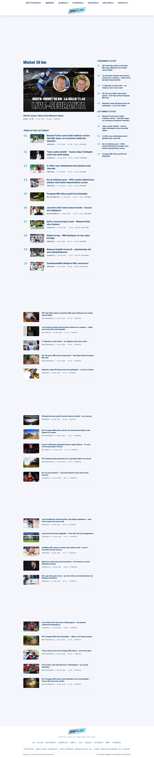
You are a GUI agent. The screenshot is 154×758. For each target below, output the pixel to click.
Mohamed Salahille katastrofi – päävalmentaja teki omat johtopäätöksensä (69, 250)
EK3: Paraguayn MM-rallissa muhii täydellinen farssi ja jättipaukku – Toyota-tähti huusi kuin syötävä (66, 680)
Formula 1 (73, 742)
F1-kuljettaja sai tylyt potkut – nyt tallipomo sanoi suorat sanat (64, 341)
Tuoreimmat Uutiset (106, 61)
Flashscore (126, 749)
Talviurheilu (93, 3)
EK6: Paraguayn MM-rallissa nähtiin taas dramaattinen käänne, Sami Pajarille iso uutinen (66, 431)
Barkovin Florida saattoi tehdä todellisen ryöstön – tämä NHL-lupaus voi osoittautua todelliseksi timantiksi (69, 138)
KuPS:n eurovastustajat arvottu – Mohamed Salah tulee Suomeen (68, 223)
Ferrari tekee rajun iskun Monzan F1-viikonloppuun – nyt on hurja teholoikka (65, 666)
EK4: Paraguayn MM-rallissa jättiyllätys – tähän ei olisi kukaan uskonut (67, 637)
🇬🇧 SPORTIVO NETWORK (114, 754)
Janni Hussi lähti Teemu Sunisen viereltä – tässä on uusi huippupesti (69, 209)
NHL (34, 742)
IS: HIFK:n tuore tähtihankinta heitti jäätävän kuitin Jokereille (69, 167)
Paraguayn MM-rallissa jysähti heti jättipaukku (67, 193)
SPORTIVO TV (123, 3)
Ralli (81, 742)
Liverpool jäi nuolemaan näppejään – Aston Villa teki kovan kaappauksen (67, 533)
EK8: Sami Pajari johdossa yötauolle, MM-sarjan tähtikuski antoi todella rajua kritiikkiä (67, 314)
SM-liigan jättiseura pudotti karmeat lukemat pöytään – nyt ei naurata (67, 416)
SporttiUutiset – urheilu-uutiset (35, 749)
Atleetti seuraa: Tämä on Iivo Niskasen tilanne (43, 115)
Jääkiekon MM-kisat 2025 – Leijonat (87, 749)
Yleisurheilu (77, 3)
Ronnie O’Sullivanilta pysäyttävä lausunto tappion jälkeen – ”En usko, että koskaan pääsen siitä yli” (66, 446)
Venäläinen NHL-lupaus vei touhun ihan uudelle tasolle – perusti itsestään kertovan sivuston (64, 549)
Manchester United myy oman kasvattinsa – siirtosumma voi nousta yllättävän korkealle (66, 563)
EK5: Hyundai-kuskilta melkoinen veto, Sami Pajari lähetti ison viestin (66, 459)
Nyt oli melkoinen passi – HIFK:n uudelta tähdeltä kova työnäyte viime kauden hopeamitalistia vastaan (70, 181)
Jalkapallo (63, 3)
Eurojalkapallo (50, 742)
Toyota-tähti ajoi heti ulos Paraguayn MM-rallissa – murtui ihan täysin (66, 651)
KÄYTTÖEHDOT (126, 754)
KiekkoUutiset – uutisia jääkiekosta (61, 749)
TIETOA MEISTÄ (100, 754)
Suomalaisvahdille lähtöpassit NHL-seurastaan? (68, 263)
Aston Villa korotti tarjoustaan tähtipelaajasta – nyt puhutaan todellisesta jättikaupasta (64, 623)
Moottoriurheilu (33, 3)
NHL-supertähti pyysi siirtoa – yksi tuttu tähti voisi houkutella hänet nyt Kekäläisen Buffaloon (67, 577)
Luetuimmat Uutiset (106, 111)
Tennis (107, 742)
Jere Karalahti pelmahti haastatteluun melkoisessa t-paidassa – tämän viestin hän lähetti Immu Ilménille (67, 328)
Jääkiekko (49, 3)
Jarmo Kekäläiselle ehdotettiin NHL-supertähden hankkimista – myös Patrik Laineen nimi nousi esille (66, 520)
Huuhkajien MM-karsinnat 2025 (111, 749)
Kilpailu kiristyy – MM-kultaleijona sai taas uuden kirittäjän (68, 236)
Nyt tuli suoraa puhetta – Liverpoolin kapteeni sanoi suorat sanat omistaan (65, 474)
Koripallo (88, 742)
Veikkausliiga (63, 742)
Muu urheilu (108, 3)
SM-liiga (40, 742)
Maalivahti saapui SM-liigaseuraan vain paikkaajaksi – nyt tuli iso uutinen (68, 370)
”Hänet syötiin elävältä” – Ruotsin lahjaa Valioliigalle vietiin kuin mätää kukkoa (70, 153)
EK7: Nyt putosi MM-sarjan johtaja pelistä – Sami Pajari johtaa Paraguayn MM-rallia (68, 357)
